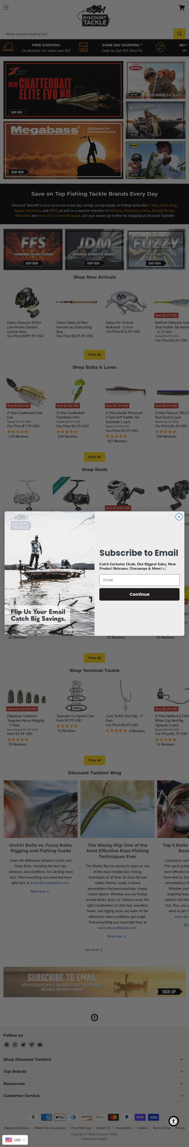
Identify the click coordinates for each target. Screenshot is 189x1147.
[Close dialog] (179, 516)
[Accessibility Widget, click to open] (173, 1121)
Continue (140, 594)
